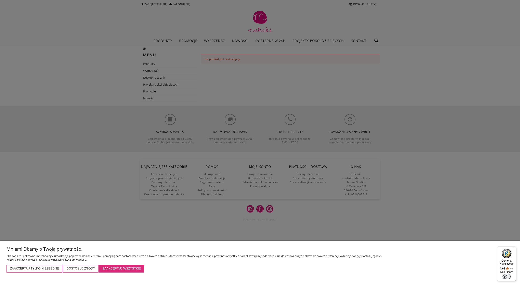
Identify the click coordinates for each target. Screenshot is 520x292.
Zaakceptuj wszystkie (122, 268)
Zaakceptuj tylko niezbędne (34, 268)
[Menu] (513, 248)
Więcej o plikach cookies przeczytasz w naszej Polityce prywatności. (46, 259)
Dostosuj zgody (80, 268)
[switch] (507, 276)
